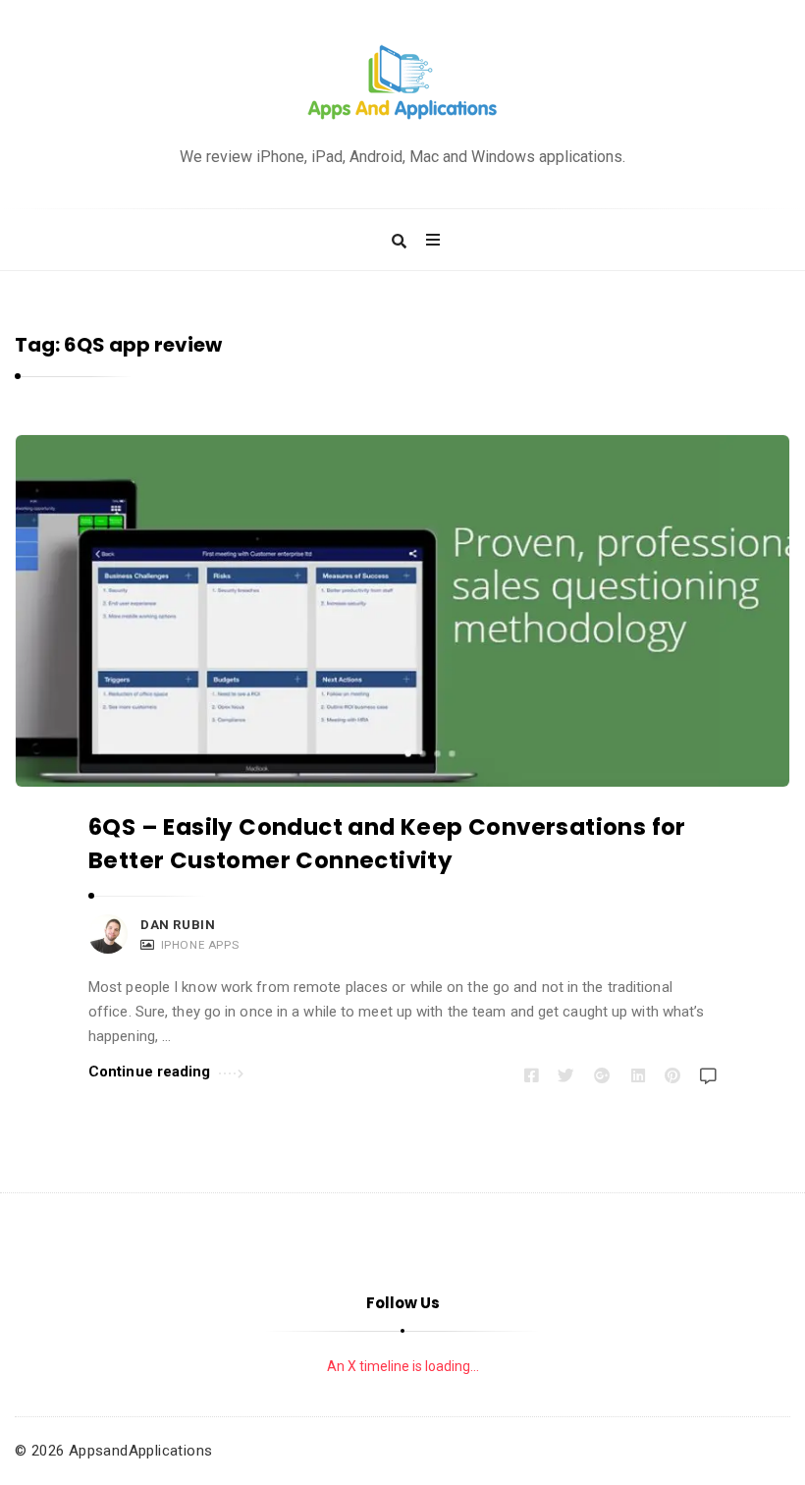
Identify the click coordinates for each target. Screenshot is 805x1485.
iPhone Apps (200, 945)
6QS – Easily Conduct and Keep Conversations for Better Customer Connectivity (387, 843)
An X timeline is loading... (403, 1366)
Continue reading (149, 1071)
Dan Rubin (177, 924)
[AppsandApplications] (402, 83)
